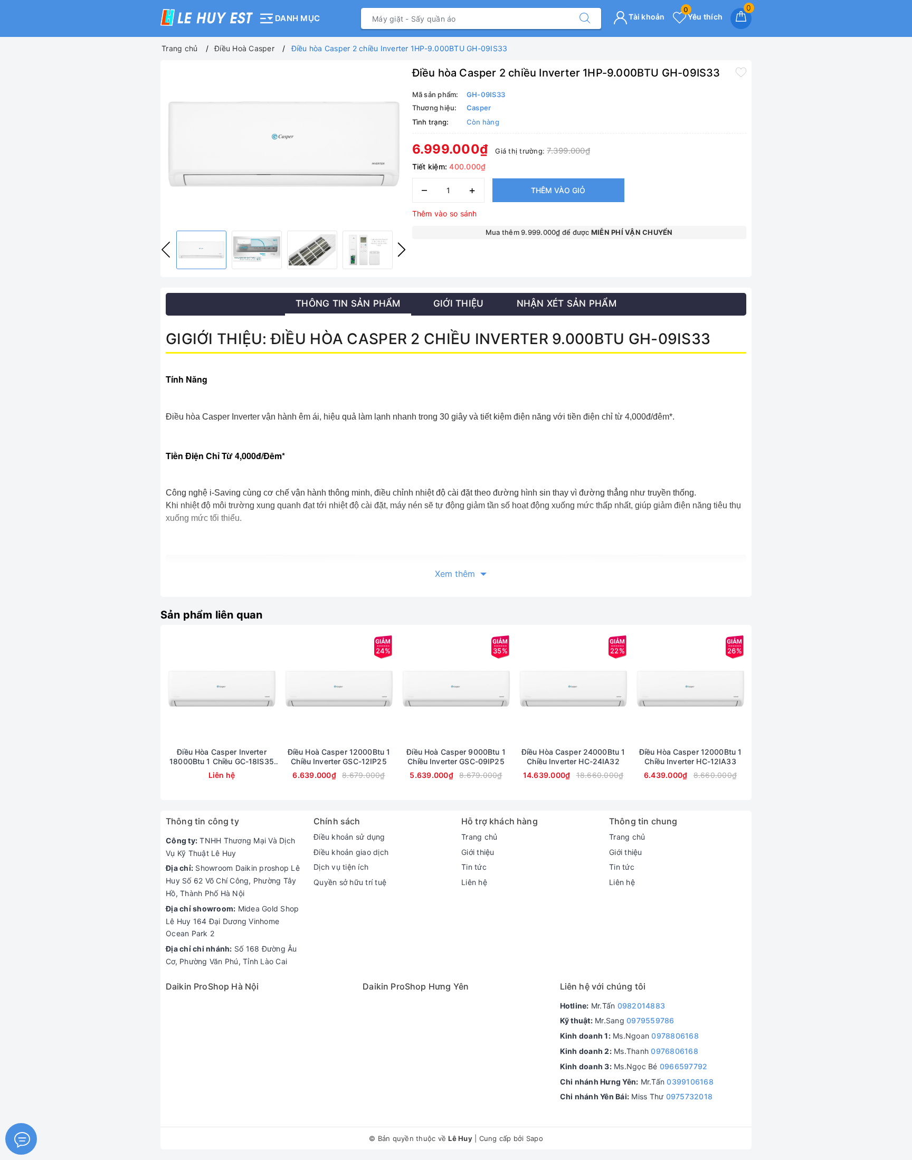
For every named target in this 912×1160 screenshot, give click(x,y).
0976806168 (674, 1051)
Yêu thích (703, 16)
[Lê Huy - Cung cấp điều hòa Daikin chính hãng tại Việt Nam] (206, 17)
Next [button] (402, 250)
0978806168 (675, 1035)
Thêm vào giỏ (558, 190)
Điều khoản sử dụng (349, 836)
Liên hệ (474, 882)
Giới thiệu (478, 852)
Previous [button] (166, 250)
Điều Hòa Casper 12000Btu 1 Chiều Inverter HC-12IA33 (690, 756)
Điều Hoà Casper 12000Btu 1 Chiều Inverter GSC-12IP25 (339, 756)
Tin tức (474, 866)
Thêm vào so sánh (444, 213)
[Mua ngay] (289, 688)
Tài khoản (646, 16)
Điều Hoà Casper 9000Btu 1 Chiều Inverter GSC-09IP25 (456, 756)
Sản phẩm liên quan (211, 614)
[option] (284, 144)
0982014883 (642, 1005)
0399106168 (690, 1081)
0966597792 (684, 1066)
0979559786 (650, 1020)
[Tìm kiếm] (584, 18)
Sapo (534, 1138)
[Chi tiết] (172, 688)
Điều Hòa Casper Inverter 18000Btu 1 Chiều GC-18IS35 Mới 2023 (221, 756)
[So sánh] (271, 688)
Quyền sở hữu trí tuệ (350, 882)
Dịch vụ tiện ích (341, 866)
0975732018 (689, 1096)
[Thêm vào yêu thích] (741, 71)
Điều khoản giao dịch (351, 852)
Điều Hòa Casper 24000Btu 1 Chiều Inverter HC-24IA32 (573, 756)
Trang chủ (479, 836)
